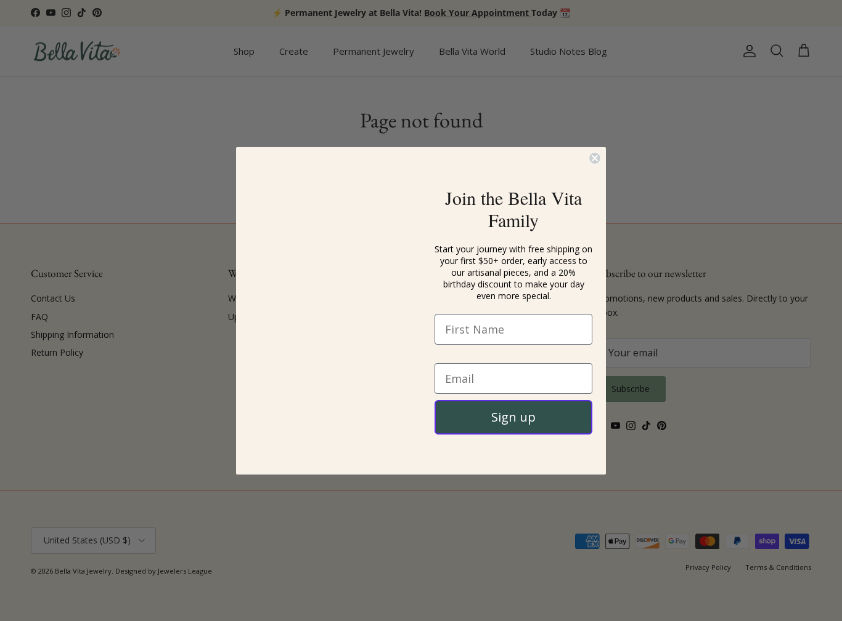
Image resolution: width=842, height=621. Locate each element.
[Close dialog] (595, 137)
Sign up (513, 432)
